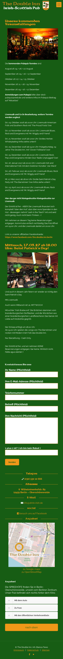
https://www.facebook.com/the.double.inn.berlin (28, 237)
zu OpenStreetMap (31, 572)
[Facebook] (29, 654)
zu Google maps (31, 569)
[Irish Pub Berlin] (28, 4)
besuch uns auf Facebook (33, 513)
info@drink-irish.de (33, 503)
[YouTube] (33, 654)
